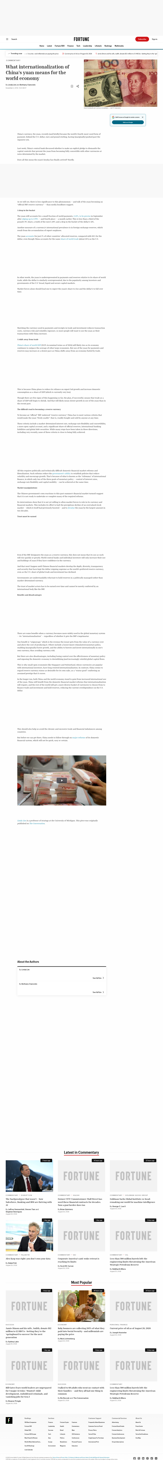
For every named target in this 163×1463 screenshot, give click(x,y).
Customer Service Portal (95, 1426)
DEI (74, 1255)
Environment (52, 1446)
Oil (126, 1255)
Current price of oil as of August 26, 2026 (49, 54)
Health (62, 1426)
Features (74, 1422)
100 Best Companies (30, 1422)
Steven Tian (30, 1209)
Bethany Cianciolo (27, 85)
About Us (138, 1422)
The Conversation (37, 823)
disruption (26, 1195)
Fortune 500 (60, 46)
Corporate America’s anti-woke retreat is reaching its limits (78, 1260)
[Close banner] (142, 117)
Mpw (73, 1430)
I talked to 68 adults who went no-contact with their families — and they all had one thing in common (81, 1390)
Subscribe (142, 39)
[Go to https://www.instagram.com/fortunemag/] (147, 1458)
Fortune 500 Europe (30, 1434)
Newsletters (63, 1442)
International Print (93, 1442)
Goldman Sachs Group (136, 1195)
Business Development (118, 1438)
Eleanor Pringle (14, 1401)
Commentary (13, 60)
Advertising (115, 1422)
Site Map (138, 1438)
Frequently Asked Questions (96, 1422)
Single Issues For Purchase (96, 1438)
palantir (25, 1255)
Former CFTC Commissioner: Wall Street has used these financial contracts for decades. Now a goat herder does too (80, 1202)
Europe (50, 1442)
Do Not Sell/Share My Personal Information (99, 1457)
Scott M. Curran (67, 1266)
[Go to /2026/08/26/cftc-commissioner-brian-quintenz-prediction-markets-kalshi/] (81, 1176)
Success (10, 1324)
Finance (70, 46)
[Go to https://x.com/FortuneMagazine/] (139, 1458)
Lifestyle (98, 46)
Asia (49, 1438)
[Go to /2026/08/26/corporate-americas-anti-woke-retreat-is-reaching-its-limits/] (81, 1235)
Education (75, 1446)
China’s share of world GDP (29, 345)
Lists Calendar (29, 1449)
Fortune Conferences (118, 1434)
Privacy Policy (92, 1430)
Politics (62, 1438)
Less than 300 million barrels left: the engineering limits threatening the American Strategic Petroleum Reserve (132, 1261)
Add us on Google (128, 122)
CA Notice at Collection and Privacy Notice (78, 1457)
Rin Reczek (64, 1398)
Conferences (75, 1438)
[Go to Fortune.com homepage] (81, 39)
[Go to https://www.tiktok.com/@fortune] (152, 1458)
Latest (49, 46)
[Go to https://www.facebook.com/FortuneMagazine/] (134, 1458)
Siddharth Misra (119, 1269)
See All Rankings (29, 1446)
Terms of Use (56, 1457)
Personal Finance (119, 1324)
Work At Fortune (140, 1430)
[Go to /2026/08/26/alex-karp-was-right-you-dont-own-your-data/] (29, 1235)
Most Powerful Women (31, 1438)
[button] (41, 45)
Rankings (108, 46)
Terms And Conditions (142, 1434)
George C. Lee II (119, 1206)
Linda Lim (12, 85)
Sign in (154, 39)
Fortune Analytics (117, 1430)
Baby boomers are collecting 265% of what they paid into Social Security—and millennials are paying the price (81, 1331)
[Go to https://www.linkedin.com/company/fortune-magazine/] (143, 1458)
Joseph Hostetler (119, 1333)
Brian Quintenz (66, 1209)
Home (41, 46)
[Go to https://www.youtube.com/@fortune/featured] (156, 1458)
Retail (61, 1430)
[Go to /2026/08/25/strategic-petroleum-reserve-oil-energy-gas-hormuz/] (133, 1235)
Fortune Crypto (64, 1422)
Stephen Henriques (14, 1212)
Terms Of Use (92, 1434)
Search (14, 39)
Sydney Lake (13, 1342)
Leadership (87, 46)
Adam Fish (12, 1263)
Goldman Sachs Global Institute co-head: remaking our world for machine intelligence (132, 1200)
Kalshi (76, 1195)
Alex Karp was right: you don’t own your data (28, 1258)
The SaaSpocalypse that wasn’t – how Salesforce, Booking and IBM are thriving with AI (29, 1202)
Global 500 (28, 1430)
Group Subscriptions (118, 1442)
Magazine (63, 1446)
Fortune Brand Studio (118, 1426)
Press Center (139, 1426)
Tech (78, 46)
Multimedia (119, 46)
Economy (62, 1324)
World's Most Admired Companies (34, 1442)
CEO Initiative (76, 1434)
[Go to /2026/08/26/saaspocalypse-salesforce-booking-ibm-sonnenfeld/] (29, 1176)
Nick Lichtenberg (67, 1339)
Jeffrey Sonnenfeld (16, 1209)
